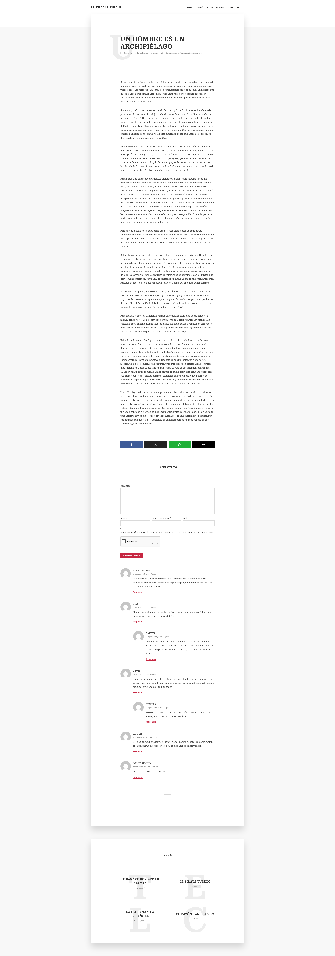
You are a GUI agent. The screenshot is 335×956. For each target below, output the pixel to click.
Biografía (200, 7)
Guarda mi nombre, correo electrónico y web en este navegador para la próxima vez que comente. (167, 532)
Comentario (126, 486)
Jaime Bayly (129, 53)
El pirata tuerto (195, 881)
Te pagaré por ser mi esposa (140, 881)
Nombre (124, 518)
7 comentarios (126, 57)
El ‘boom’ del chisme (225, 7)
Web (185, 518)
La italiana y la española (140, 914)
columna (144, 53)
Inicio (189, 7)
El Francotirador (108, 7)
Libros (210, 7)
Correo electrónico (161, 518)
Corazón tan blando (195, 914)
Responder (138, 592)
